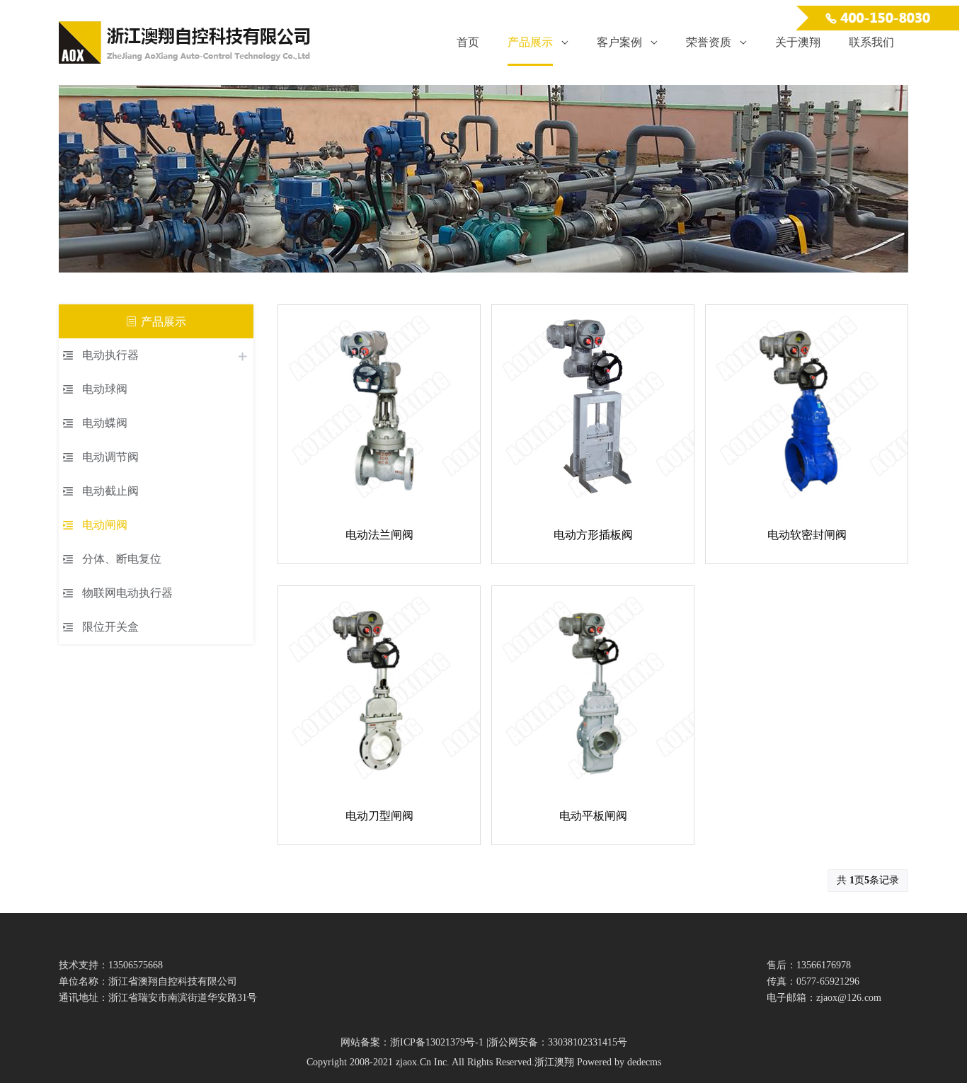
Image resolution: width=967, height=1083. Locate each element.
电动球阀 (104, 389)
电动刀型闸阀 (379, 816)
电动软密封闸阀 (807, 535)
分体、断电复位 (121, 559)
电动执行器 (110, 355)
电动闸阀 (104, 525)
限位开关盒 (110, 627)
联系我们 (871, 42)
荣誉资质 (708, 42)
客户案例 (619, 42)
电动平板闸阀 (593, 816)
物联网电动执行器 (127, 593)
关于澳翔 (797, 42)
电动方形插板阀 (593, 535)
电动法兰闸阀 (379, 535)
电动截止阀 (110, 491)
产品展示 (530, 42)
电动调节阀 (110, 457)
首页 (468, 42)
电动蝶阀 (104, 423)
